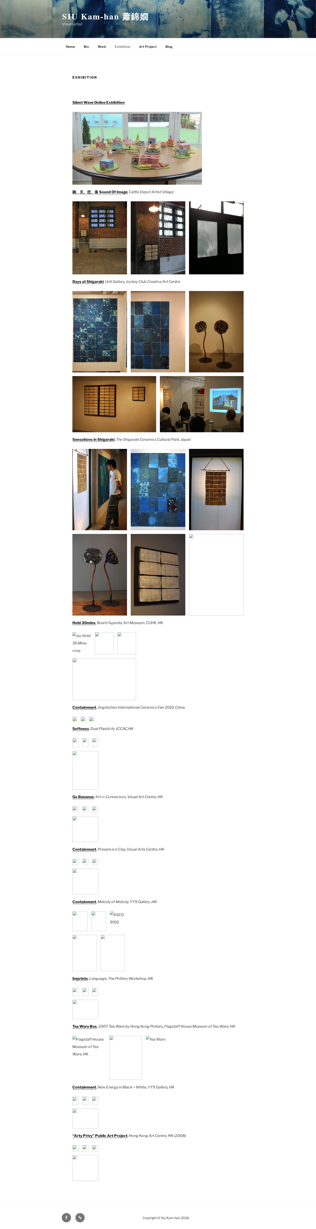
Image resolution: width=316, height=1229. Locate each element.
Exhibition (122, 47)
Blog (169, 47)
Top (305, 1218)
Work (102, 47)
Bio (86, 47)
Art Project (148, 47)
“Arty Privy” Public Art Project (99, 1136)
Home (70, 47)
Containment (84, 849)
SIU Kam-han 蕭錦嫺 (105, 16)
